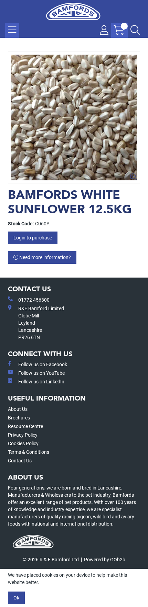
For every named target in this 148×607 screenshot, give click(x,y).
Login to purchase (32, 237)
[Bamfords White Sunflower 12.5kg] (74, 117)
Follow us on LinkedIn (41, 381)
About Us (18, 409)
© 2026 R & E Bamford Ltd (51, 559)
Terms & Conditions (28, 452)
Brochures (19, 417)
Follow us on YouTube (41, 373)
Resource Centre (25, 426)
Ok (16, 597)
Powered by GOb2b (104, 559)
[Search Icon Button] (135, 30)
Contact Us (20, 460)
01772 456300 (34, 300)
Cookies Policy (23, 443)
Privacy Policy (23, 435)
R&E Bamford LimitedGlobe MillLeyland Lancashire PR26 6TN (41, 323)
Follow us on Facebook (42, 364)
